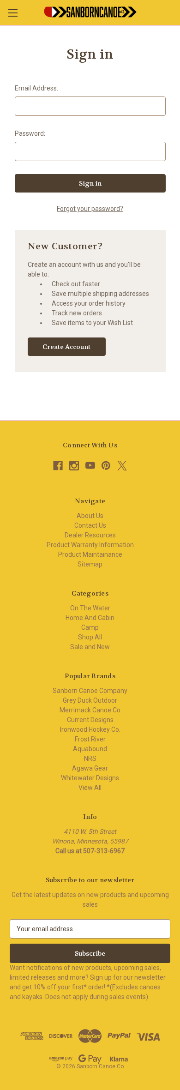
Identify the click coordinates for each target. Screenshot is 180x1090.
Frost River (90, 739)
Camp (90, 627)
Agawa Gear (90, 768)
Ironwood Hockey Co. (90, 729)
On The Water (90, 608)
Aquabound (90, 749)
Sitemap (90, 564)
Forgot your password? (90, 208)
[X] (122, 465)
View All (90, 787)
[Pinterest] (106, 465)
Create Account (66, 347)
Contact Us (90, 525)
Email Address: (36, 88)
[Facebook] (58, 465)
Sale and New (90, 646)
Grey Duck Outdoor (90, 700)
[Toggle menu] (12, 12)
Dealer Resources (90, 535)
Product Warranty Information (90, 544)
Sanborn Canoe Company (90, 690)
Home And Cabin (90, 617)
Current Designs (90, 719)
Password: (30, 133)
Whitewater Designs (90, 778)
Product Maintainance (90, 554)
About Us (90, 515)
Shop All (90, 637)
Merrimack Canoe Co (90, 710)
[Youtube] (90, 465)
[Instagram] (74, 465)
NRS (90, 758)
